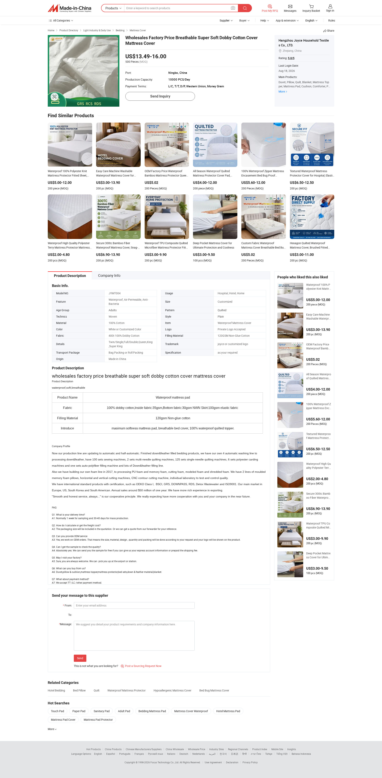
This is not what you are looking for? (96, 666)
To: (70, 615)
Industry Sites (216, 749)
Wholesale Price (196, 749)
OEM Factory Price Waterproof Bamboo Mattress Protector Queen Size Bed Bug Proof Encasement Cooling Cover (318, 346)
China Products (113, 749)
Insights (291, 749)
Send (80, 658)
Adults (113, 310)
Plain (221, 316)
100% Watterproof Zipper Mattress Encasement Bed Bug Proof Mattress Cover (318, 406)
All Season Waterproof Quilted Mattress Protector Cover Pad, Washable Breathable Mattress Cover (318, 376)
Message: (65, 624)
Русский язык (155, 753)
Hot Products (93, 749)
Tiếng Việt (281, 753)
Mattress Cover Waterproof (191, 711)
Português (124, 753)
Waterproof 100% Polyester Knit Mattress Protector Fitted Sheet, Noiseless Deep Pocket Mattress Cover (318, 287)
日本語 (234, 753)
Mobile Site (277, 749)
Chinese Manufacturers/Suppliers (144, 749)
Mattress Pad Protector (98, 719)
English (98, 753)
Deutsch (183, 753)
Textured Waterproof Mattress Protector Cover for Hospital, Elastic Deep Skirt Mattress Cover (318, 436)
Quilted (222, 310)
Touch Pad (57, 711)
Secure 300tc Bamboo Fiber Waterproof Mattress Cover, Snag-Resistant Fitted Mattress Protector (318, 496)
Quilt (96, 690)
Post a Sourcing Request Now (141, 666)
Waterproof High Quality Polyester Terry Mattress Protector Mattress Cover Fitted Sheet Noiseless (318, 466)
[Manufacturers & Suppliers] (69, 8)
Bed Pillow (79, 690)
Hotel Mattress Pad (228, 711)
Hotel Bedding (56, 690)
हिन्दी (244, 753)
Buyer (243, 20)
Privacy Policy (250, 762)
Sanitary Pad (102, 711)
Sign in (330, 10)
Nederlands (198, 753)
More (282, 91)
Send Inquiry (160, 96)
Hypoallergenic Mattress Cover (172, 690)
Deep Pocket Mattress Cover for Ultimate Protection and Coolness (318, 555)
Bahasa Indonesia (301, 753)
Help (263, 20)
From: (67, 605)
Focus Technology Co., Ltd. (165, 762)
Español (110, 753)
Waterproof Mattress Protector (126, 690)
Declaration (232, 762)
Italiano (171, 753)
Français (139, 753)
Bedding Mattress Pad (152, 711)
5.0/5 (291, 58)
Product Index (259, 749)
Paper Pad (78, 711)
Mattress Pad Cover (63, 719)
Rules (331, 20)
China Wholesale (175, 749)
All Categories (61, 20)
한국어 (223, 753)
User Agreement (213, 762)
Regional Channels (238, 749)
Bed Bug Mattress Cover (214, 690)
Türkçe (268, 753)
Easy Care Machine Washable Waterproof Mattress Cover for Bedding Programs (318, 317)
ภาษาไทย (256, 753)
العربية (212, 753)
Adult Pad (124, 711)
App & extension (286, 20)
